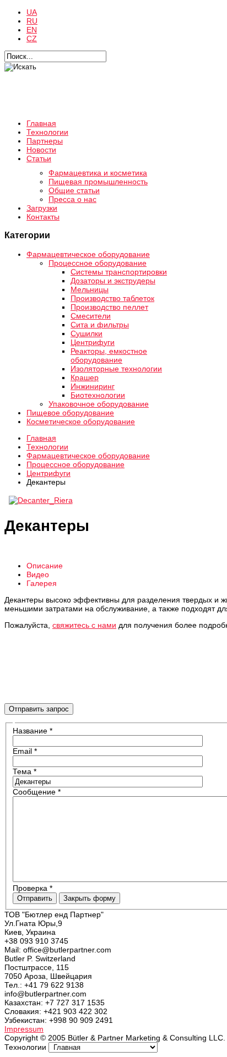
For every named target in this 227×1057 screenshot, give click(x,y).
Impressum (24, 1029)
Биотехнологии (98, 395)
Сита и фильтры (100, 324)
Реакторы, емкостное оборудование (109, 355)
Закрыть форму (89, 898)
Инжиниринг (93, 386)
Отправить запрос (39, 709)
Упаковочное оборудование (98, 403)
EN (31, 29)
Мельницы (90, 289)
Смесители (91, 315)
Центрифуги (93, 342)
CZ (31, 38)
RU (31, 21)
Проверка (32, 888)
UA (31, 12)
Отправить (34, 898)
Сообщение (37, 791)
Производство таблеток (112, 298)
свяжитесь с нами (84, 625)
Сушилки (86, 333)
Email (25, 751)
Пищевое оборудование (70, 412)
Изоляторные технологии (116, 368)
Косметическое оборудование (80, 421)
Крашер (85, 377)
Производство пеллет (109, 307)
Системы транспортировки (119, 271)
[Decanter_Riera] (40, 500)
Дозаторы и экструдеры (113, 280)
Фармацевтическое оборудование (88, 254)
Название (32, 730)
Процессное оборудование (97, 263)
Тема (24, 771)
